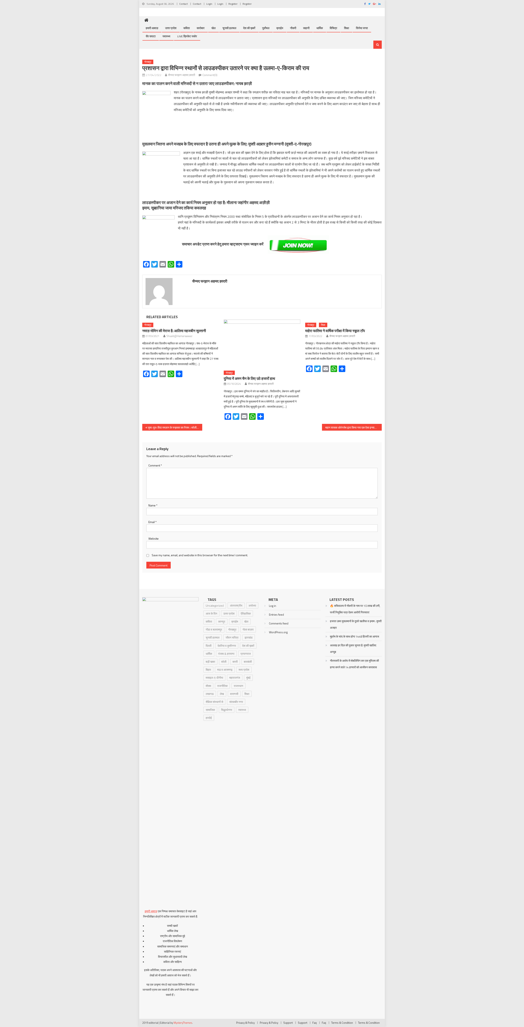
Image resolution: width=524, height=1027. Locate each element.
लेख (222, 694)
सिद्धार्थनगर (226, 710)
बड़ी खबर (210, 661)
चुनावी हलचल (229, 28)
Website (153, 538)
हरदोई (209, 718)
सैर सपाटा (151, 36)
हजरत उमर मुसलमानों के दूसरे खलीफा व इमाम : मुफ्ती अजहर (356, 624)
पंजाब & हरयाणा (226, 653)
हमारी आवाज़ (152, 28)
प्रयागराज (246, 653)
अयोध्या (252, 605)
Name (152, 505)
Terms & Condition (342, 1023)
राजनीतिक (222, 686)
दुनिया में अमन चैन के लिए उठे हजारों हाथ (249, 378)
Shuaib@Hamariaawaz (179, 336)
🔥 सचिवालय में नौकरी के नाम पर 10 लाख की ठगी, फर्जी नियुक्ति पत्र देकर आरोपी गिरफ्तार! (355, 609)
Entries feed (276, 614)
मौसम (208, 686)
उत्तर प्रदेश (170, 28)
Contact (183, 4)
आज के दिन (211, 613)
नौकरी (293, 28)
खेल (213, 28)
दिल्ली (208, 645)
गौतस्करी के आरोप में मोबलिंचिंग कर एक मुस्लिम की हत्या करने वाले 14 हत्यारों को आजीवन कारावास (354, 663)
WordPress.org (278, 632)
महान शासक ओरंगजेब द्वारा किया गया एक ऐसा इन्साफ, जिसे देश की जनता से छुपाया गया (353, 427)
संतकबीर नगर (236, 702)
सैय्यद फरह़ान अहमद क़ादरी (181, 75)
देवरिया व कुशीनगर (227, 645)
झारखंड (249, 637)
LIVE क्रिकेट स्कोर (187, 36)
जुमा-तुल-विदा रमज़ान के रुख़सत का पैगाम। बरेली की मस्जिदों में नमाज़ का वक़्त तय (175, 427)
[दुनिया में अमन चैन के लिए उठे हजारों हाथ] (262, 344)
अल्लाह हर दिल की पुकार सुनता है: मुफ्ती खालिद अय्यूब (353, 648)
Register (232, 4)
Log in (272, 606)
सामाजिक (210, 710)
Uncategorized (215, 605)
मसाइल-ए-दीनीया (214, 677)
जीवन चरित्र (232, 637)
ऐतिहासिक (246, 613)
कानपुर (221, 621)
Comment (155, 465)
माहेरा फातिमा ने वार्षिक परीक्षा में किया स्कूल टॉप (335, 331)
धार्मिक (319, 28)
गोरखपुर (147, 62)
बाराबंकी (248, 661)
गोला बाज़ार (248, 629)
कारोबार (200, 28)
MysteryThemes (183, 1023)
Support (288, 1023)
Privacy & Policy (245, 1023)
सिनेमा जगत (362, 28)
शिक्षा (346, 28)
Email (152, 522)
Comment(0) (209, 75)
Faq (314, 1023)
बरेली (223, 661)
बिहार (208, 669)
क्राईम (279, 28)
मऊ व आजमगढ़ (225, 669)
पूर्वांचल (265, 28)
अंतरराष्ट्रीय (236, 605)
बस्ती (235, 661)
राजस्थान (238, 686)
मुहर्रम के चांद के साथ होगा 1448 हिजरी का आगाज (354, 636)
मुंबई (248, 677)
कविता (186, 28)
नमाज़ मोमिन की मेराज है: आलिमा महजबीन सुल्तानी (174, 331)
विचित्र (333, 28)
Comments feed (278, 623)
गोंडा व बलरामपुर (214, 629)
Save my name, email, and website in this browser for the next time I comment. (200, 555)
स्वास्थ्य (166, 36)
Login (209, 4)
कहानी (306, 28)
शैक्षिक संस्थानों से (214, 702)
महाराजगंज (234, 677)
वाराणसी (234, 694)
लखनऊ (210, 694)
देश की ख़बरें (249, 28)
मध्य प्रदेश (244, 669)
